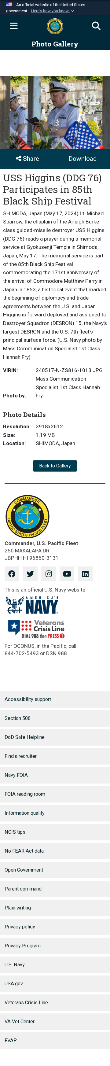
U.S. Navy (15, 965)
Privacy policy (20, 927)
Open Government (24, 870)
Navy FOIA (16, 775)
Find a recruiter (21, 756)
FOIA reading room (25, 794)
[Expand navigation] (14, 26)
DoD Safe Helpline (25, 737)
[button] (53, 11)
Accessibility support (28, 699)
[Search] (96, 26)
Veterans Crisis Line (26, 1002)
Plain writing (18, 908)
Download (82, 158)
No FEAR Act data (24, 851)
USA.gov (14, 984)
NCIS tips (15, 832)
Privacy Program (23, 946)
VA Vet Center (20, 1021)
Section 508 (18, 718)
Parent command (23, 889)
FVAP (11, 1040)
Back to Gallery (55, 466)
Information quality (25, 813)
